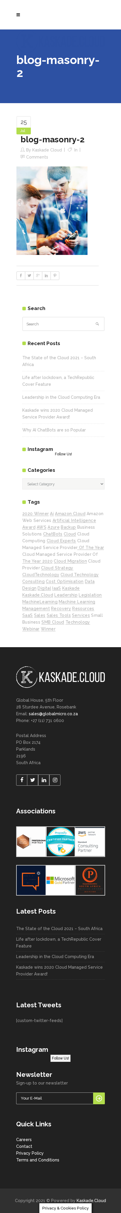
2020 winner (35, 513)
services (81, 615)
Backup (68, 527)
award (29, 527)
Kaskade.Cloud (91, 1200)
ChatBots (53, 534)
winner (48, 629)
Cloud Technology (79, 574)
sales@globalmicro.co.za (53, 713)
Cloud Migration (70, 561)
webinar (31, 629)
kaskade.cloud (37, 595)
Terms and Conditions (37, 1160)
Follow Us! (63, 454)
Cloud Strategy (57, 568)
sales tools (59, 615)
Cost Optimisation (65, 581)
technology (77, 622)
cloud (70, 534)
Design (29, 588)
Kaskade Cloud (47, 150)
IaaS (56, 588)
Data (90, 581)
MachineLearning (40, 601)
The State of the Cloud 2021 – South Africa (59, 928)
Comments (37, 157)
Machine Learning (77, 601)
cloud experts (61, 540)
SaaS (27, 615)
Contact (24, 1146)
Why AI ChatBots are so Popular (54, 430)
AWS (41, 527)
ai (52, 513)
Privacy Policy (30, 1153)
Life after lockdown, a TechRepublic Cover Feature (58, 942)
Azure (54, 527)
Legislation (90, 595)
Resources (83, 608)
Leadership (66, 595)
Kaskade (71, 588)
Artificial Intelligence (74, 520)
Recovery (61, 608)
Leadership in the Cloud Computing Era (61, 397)
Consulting (33, 581)
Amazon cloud (70, 513)
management (36, 608)
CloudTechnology (40, 574)
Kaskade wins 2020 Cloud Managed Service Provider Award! (59, 970)
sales (40, 615)
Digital (44, 588)
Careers (24, 1139)
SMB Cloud (52, 622)
